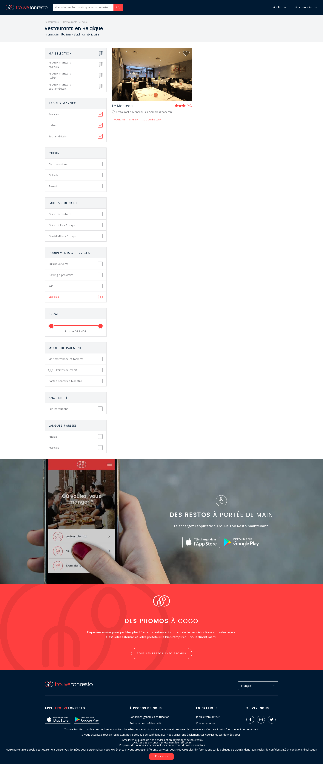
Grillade (53, 175)
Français (54, 114)
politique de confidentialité (149, 734)
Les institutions (58, 409)
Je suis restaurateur (207, 717)
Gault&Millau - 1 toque (63, 236)
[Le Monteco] (152, 74)
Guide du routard (59, 214)
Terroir (53, 186)
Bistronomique (58, 164)
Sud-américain (58, 136)
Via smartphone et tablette (66, 359)
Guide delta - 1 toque (62, 225)
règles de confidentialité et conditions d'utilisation (287, 749)
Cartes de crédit (66, 370)
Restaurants (52, 22)
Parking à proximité (61, 275)
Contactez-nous (205, 723)
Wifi (51, 286)
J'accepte (161, 756)
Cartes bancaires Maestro (65, 381)
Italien (52, 125)
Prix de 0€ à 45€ (75, 331)
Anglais (53, 436)
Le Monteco (122, 106)
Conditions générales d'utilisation (149, 717)
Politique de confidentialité (146, 723)
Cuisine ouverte (59, 264)
